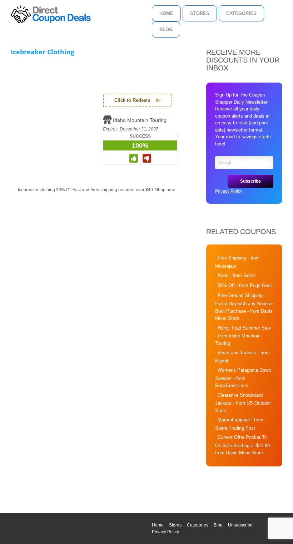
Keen (223, 275)
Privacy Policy (228, 191)
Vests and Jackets (237, 352)
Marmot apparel (234, 419)
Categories (241, 13)
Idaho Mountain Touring (140, 120)
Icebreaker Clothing (42, 52)
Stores (199, 13)
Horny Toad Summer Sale (244, 328)
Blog (166, 29)
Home (166, 13)
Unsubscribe (240, 525)
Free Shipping (232, 258)
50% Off (226, 285)
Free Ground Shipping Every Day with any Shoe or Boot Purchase (244, 303)
